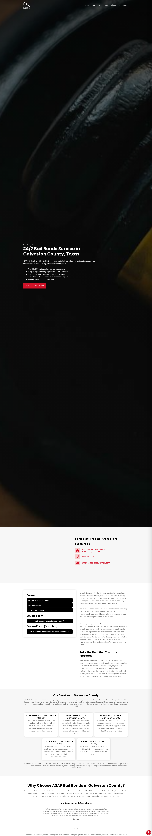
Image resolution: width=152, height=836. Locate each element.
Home (87, 5)
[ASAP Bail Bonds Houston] (26, 5)
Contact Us (123, 5)
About (113, 5)
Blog (106, 5)
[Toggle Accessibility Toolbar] (148, 832)
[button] (101, 5)
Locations (96, 5)
